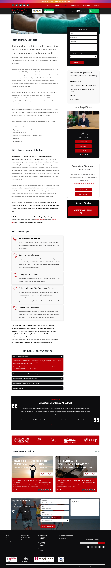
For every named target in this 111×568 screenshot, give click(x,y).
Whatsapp (95, 11)
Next (98, 451)
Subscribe (101, 542)
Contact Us (96, 5)
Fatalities (72, 95)
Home (48, 5)
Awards (8, 539)
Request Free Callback (48, 526)
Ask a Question (83, 194)
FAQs (22, 541)
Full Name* (44, 500)
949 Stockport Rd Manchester (43, 537)
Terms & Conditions (25, 535)
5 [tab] (85, 154)
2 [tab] (80, 154)
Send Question (76, 62)
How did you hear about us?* (76, 53)
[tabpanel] (83, 134)
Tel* (43, 506)
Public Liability (74, 99)
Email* (43, 512)
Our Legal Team (75, 5)
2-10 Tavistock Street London (44, 550)
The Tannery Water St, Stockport (44, 544)
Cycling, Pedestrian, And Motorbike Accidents (83, 85)
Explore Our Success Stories (83, 211)
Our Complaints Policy (26, 537)
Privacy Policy (24, 539)
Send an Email (83, 146)
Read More (16, 490)
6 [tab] (87, 154)
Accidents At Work (75, 81)
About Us (56, 5)
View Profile (83, 150)
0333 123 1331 (78, 11)
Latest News (86, 5)
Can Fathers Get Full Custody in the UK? (28, 480)
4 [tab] (84, 154)
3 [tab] (82, 154)
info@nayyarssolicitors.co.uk (67, 535)
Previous (96, 451)
